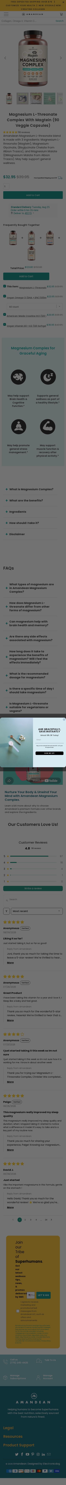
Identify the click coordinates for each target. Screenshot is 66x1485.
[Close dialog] (64, 720)
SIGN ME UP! (49, 753)
